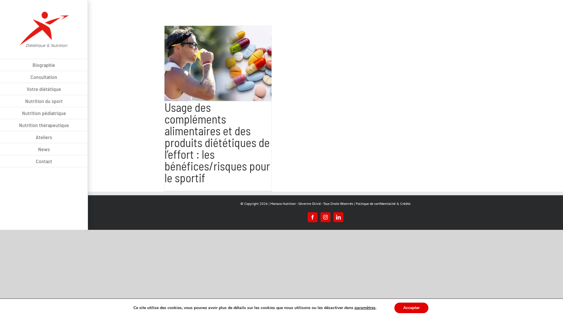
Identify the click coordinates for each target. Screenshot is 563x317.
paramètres (365, 308)
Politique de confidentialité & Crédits (383, 203)
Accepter (411, 308)
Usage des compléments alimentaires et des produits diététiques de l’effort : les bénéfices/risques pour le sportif (217, 142)
